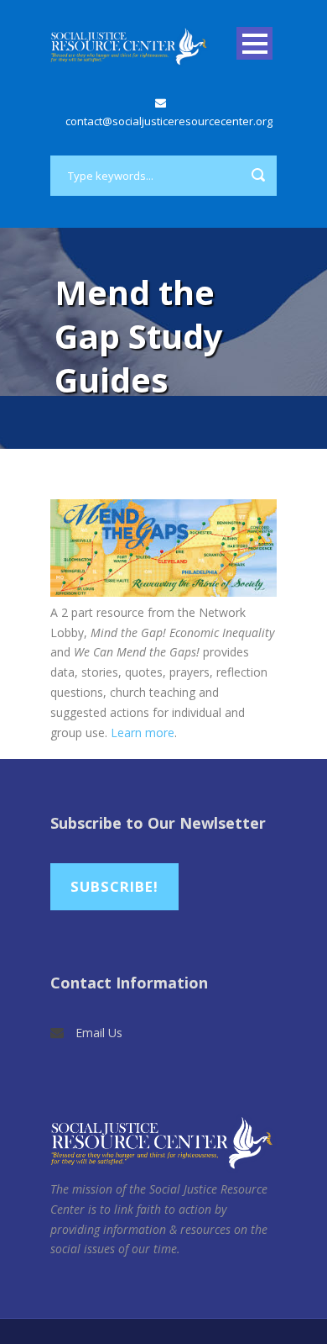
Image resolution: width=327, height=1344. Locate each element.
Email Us (98, 1033)
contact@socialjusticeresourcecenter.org (168, 121)
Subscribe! (114, 886)
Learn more (142, 733)
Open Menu (254, 43)
